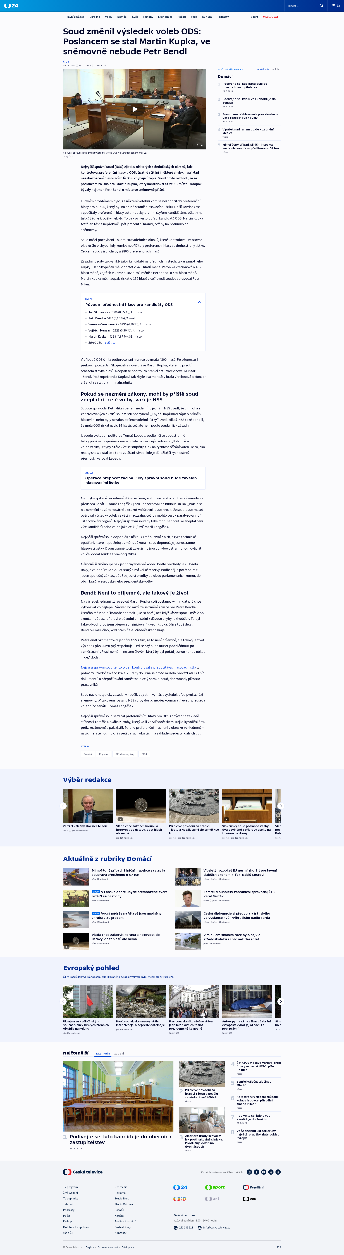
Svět (135, 16)
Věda (194, 16)
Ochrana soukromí (108, 1247)
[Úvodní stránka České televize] (83, 1172)
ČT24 (66, 61)
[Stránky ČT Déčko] (179, 1198)
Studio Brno (122, 1198)
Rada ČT (120, 1210)
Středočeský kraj (125, 754)
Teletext (68, 1204)
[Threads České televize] (278, 1172)
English (90, 1247)
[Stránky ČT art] (212, 1198)
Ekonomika (165, 16)
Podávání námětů (125, 1221)
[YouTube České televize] (264, 1172)
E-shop (67, 1221)
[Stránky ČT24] (180, 1187)
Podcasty (223, 16)
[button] (134, 109)
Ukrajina (95, 16)
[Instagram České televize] (249, 1172)
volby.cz (110, 342)
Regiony (148, 16)
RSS (279, 1247)
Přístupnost (128, 1247)
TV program (70, 1187)
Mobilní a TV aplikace (76, 1227)
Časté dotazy (123, 1227)
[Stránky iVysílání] (253, 1187)
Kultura (207, 16)
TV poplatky (70, 1198)
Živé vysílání (70, 1192)
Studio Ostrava (124, 1204)
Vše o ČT (68, 1233)
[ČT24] (11, 6)
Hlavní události (75, 16)
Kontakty (120, 1233)
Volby (108, 16)
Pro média (121, 1187)
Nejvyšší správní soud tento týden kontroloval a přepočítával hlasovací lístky (139, 667)
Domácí (122, 16)
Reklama (120, 1192)
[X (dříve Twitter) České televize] (271, 1172)
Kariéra (119, 1215)
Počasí (182, 16)
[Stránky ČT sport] (215, 1187)
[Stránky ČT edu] (249, 1198)
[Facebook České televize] (256, 1172)
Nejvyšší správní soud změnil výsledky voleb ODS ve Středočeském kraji (103, 152)
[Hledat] (322, 5)
